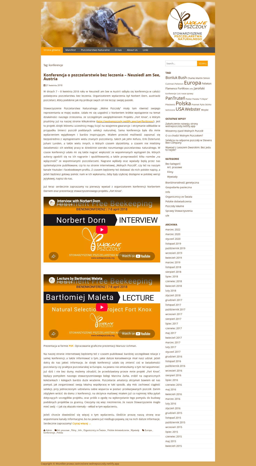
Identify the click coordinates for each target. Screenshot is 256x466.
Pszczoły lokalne (174, 206)
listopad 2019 (173, 243)
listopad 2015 (173, 417)
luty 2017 (170, 347)
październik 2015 (175, 422)
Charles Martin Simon (199, 78)
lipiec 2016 (171, 380)
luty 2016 (170, 403)
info (191, 88)
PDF (71, 345)
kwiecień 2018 (173, 286)
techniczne (170, 110)
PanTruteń (175, 98)
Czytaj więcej (81, 423)
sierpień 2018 (173, 271)
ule (167, 215)
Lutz (179, 93)
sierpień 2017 (173, 318)
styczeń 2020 (172, 238)
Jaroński (199, 88)
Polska (60, 432)
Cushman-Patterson (174, 84)
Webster (192, 109)
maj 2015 (170, 441)
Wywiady (135, 430)
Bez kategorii (172, 163)
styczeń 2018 (172, 295)
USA (180, 109)
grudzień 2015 (173, 413)
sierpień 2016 (173, 375)
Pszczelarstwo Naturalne (95, 50)
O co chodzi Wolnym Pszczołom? (184, 135)
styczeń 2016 (172, 408)
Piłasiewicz (170, 104)
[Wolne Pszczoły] (128, 46)
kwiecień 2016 (173, 394)
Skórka (208, 104)
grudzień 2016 (173, 356)
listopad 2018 (173, 267)
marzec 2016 (172, 398)
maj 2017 (170, 333)
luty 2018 (170, 290)
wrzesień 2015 (173, 427)
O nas (118, 50)
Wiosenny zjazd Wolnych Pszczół (184, 130)
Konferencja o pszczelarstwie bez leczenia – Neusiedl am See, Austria (102, 76)
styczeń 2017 (172, 351)
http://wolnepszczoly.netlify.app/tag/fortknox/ (125, 121)
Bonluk (171, 77)
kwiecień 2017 (173, 337)
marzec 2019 (172, 262)
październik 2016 (175, 366)
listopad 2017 (173, 304)
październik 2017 (175, 309)
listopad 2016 (173, 361)
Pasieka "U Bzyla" (200, 99)
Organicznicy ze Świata (94, 430)
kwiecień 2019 (173, 257)
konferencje (49, 432)
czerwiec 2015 (173, 436)
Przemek (195, 104)
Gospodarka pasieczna (178, 187)
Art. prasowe (63, 430)
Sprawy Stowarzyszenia (179, 210)
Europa (148, 430)
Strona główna (52, 50)
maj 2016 (170, 389)
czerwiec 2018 (173, 281)
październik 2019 (175, 248)
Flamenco (171, 88)
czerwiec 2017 (173, 328)
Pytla (202, 104)
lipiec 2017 (171, 323)
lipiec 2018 (171, 276)
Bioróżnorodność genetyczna (182, 182)
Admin (49, 430)
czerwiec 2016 (173, 384)
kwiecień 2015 (173, 446)
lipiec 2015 (171, 431)
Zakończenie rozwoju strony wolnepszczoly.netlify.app (181, 125)
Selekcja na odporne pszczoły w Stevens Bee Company (188, 141)
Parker (189, 99)
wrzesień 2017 (173, 314)
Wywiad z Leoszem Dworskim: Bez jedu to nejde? (188, 148)
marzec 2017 (172, 342)
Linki (145, 50)
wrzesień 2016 (173, 370)
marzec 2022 (172, 229)
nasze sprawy (187, 93)
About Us (132, 50)
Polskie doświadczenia (118, 430)
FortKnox (183, 88)
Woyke (204, 109)
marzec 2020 (172, 234)
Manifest (70, 50)
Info (80, 430)
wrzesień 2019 (173, 253)
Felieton (206, 83)
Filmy (73, 430)
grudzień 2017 (173, 300)
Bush (182, 77)
